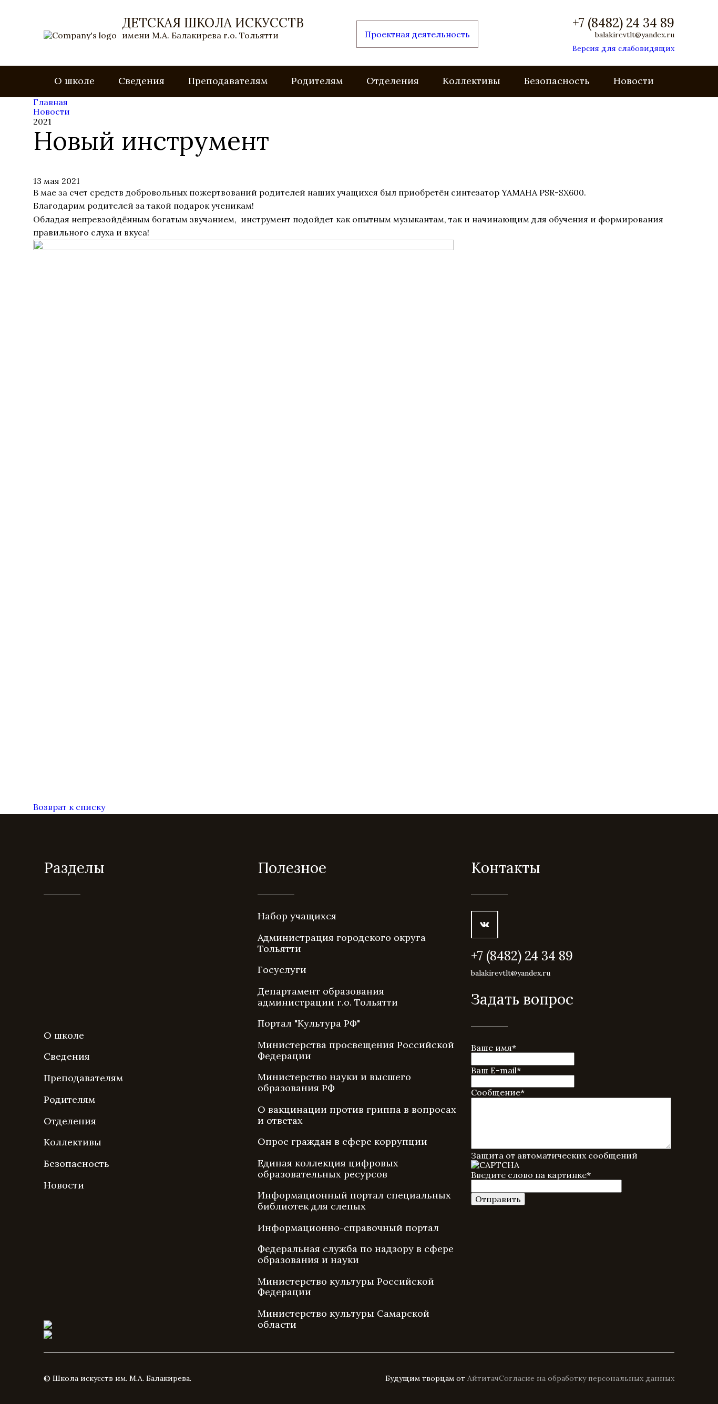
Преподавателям (228, 81)
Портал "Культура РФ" (309, 1023)
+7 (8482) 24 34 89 (623, 23)
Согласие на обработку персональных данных (586, 1378)
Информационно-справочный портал (348, 1228)
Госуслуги (282, 970)
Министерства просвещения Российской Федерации (356, 1050)
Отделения (392, 81)
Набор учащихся (297, 916)
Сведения (141, 81)
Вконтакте (484, 924)
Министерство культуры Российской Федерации (346, 1286)
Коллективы (471, 81)
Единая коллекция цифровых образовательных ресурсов (328, 1168)
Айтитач (483, 1378)
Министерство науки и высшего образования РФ (334, 1082)
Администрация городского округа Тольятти (342, 943)
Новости (633, 81)
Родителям (317, 81)
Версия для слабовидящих (623, 48)
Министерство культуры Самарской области (343, 1318)
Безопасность (557, 81)
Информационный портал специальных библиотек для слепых (354, 1200)
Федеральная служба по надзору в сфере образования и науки (356, 1254)
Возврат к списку (69, 807)
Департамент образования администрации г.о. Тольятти (328, 996)
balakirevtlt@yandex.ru (634, 34)
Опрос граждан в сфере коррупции (342, 1141)
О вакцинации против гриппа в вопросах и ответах (357, 1114)
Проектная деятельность (417, 34)
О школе (74, 81)
